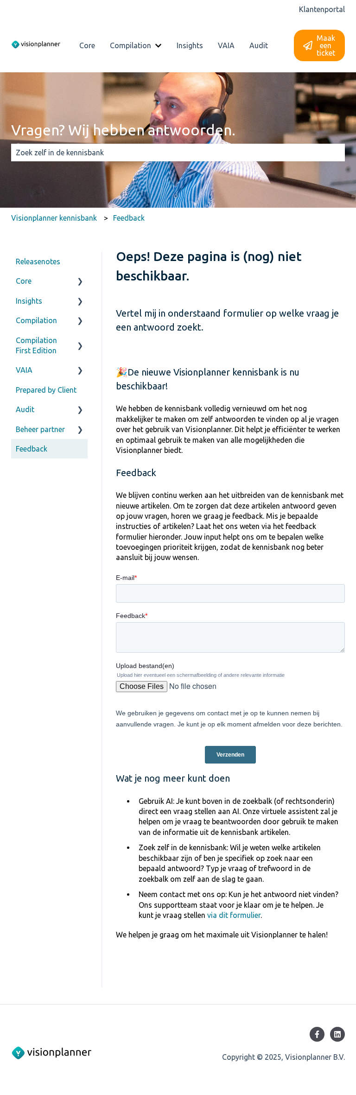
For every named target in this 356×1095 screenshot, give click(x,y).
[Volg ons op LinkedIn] (337, 1034)
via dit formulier (234, 915)
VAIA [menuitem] (24, 370)
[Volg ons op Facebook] (317, 1034)
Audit (258, 45)
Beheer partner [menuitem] (40, 429)
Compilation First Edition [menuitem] (36, 345)
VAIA (226, 45)
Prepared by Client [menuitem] (46, 390)
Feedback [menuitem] (31, 449)
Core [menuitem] (24, 281)
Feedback (129, 218)
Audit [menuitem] (25, 409)
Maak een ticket (326, 45)
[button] (80, 281)
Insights (190, 45)
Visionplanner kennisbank (54, 218)
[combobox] (169, 152)
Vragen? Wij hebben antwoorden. (123, 129)
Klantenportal (322, 9)
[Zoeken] (336, 152)
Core (87, 45)
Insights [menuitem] (29, 301)
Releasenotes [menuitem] (38, 261)
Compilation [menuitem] (36, 320)
